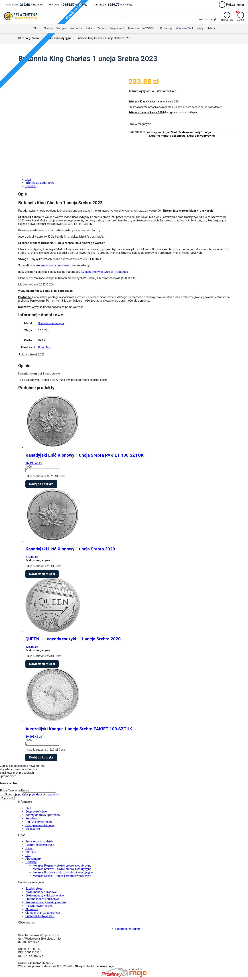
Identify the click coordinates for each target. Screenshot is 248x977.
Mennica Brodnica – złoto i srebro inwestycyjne (63, 872)
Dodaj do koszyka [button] (41, 484)
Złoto (36, 28)
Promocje (166, 28)
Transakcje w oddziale (39, 841)
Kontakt (30, 851)
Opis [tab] (28, 179)
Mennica (133, 28)
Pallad (89, 28)
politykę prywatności (31, 794)
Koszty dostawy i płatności (42, 815)
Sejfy (200, 28)
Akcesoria (31, 909)
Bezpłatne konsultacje (39, 845)
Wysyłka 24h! (184, 28)
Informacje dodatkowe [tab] (39, 182)
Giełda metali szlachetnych (42, 912)
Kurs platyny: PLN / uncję (112, 5)
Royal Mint (170, 132)
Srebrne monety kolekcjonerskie (45, 902)
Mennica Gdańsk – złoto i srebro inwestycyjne (62, 876)
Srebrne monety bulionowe (167, 135)
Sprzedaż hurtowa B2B (39, 916)
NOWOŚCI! (149, 28)
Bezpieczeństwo (36, 811)
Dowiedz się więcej (42, 574)
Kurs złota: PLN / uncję (68, 5)
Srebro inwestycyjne (58, 38)
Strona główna (28, 38)
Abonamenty (33, 858)
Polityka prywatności (38, 822)
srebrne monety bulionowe (53, 265)
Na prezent (117, 28)
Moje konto (32, 828)
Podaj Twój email (11, 790)
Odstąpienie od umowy (39, 825)
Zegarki (102, 28)
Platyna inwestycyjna (38, 906)
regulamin (53, 794)
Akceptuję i (31, 794)
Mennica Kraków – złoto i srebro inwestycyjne (62, 869)
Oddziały (30, 862)
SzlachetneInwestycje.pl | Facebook (104, 271)
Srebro (48, 28)
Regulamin (31, 818)
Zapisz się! (7, 798)
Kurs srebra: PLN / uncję (24, 5)
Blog (28, 855)
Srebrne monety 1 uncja (194, 132)
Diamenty (76, 28)
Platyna (61, 28)
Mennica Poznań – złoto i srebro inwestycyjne (62, 865)
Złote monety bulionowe (41, 892)
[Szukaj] (119, 16)
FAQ (28, 808)
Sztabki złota (33, 888)
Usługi (211, 28)
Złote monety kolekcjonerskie (44, 895)
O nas (28, 848)
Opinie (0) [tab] (31, 186)
